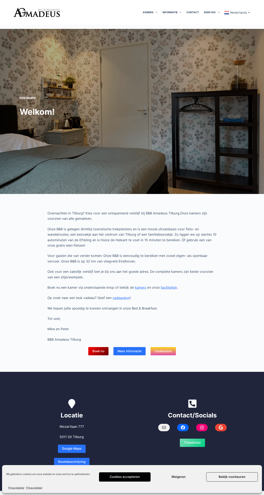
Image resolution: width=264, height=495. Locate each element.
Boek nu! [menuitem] (210, 12)
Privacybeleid (16, 487)
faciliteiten (169, 287)
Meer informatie (129, 351)
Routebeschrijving (71, 462)
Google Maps (71, 448)
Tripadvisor (192, 442)
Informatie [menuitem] (170, 12)
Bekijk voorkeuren (232, 477)
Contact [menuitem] (192, 12)
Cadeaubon (163, 351)
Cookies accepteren (125, 477)
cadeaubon (121, 298)
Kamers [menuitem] (148, 12)
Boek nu (98, 351)
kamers (140, 287)
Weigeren (178, 477)
